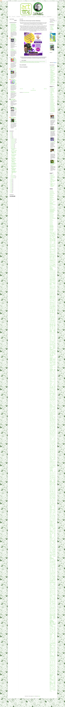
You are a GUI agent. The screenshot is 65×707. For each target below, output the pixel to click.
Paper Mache (51, 533)
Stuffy (54, 611)
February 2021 (13, 176)
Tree (50, 660)
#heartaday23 (51, 204)
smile (53, 592)
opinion (54, 524)
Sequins (54, 580)
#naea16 (54, 208)
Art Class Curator (13, 99)
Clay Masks (52, 352)
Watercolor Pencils (52, 675)
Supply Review (53, 629)
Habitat (52, 448)
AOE (54, 249)
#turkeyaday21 (52, 229)
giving (54, 440)
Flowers (54, 429)
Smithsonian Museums (52, 77)
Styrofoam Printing (52, 612)
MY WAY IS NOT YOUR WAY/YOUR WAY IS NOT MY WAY (14, 172)
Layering (51, 472)
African (54, 243)
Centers (54, 337)
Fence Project (51, 424)
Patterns (51, 537)
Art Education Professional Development (26, 61)
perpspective (51, 540)
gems (54, 437)
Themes (51, 653)
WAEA (50, 672)
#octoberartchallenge (52, 210)
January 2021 (13, 177)
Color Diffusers (53, 360)
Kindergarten (52, 467)
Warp (52, 673)
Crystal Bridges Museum (52, 71)
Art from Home (51, 271)
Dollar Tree (53, 396)
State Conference (52, 603)
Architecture (51, 251)
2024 (11, 134)
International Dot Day (52, 461)
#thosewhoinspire (52, 217)
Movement (51, 500)
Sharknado (51, 584)
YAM (53, 689)
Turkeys (54, 661)
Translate (53, 22)
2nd (50, 233)
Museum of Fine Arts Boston (52, 75)
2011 (11, 189)
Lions (52, 476)
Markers (51, 481)
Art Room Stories (53, 291)
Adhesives (51, 241)
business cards (51, 332)
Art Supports (53, 297)
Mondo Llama (51, 496)
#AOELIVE (51, 194)
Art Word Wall (53, 308)
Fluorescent (51, 430)
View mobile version (33, 90)
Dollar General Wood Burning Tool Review (13, 167)
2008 (11, 192)
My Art (54, 505)
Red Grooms (51, 565)
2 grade (53, 232)
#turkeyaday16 (51, 225)
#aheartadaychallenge (52, 193)
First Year (54, 425)
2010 (11, 190)
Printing (51, 555)
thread (54, 654)
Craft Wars (52, 376)
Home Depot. (51, 453)
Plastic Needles (53, 547)
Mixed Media (51, 491)
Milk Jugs (53, 489)
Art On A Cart (51, 278)
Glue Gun (51, 442)
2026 (11, 132)
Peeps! (12, 174)
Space (54, 596)
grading (50, 445)
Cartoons (51, 335)
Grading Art (53, 445)
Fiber (53, 424)
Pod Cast (51, 548)
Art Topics (53, 303)
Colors (52, 363)
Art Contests (51, 262)
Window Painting (52, 681)
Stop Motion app (53, 608)
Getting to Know (52, 177)
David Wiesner (52, 97)
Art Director (52, 263)
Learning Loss (53, 473)
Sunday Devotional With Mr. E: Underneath (13, 161)
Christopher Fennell (51, 95)
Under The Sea (52, 666)
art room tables (51, 292)
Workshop (51, 688)
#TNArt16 (51, 218)
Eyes (54, 416)
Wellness (54, 680)
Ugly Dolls (51, 665)
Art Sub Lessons (13, 79)
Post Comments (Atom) (26, 92)
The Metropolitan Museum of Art (52, 79)
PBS (53, 537)
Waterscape (51, 677)
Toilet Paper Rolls (52, 658)
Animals (53, 249)
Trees (54, 660)
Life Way (52, 475)
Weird (52, 680)
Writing (54, 688)
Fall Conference (53, 420)
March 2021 (12, 175)
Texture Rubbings (52, 650)
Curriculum (54, 385)
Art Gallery (54, 271)
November (51, 520)
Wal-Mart (53, 672)
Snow (50, 593)
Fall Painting (54, 421)
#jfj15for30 (51, 205)
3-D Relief (54, 234)
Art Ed (54, 263)
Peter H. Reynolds (52, 541)
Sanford (52, 572)
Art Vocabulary (53, 304)
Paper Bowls (53, 532)
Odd (54, 520)
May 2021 (12, 146)
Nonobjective (54, 519)
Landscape (51, 470)
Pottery (50, 551)
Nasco (54, 508)
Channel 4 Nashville (52, 339)
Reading (54, 563)
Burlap (54, 331)
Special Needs (51, 597)
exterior (53, 416)
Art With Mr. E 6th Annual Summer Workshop (13, 159)
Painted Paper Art (13, 91)
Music (53, 505)
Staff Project (53, 600)
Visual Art (54, 670)
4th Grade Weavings (13, 154)
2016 (11, 183)
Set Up (54, 581)
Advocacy (51, 243)
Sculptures (54, 578)
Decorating (54, 388)
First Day (52, 425)
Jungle (50, 465)
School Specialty (52, 176)
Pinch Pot (53, 544)
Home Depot (53, 452)
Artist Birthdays (38, 16)
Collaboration (52, 355)
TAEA (52, 632)
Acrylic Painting (53, 240)
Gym (50, 448)
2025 (11, 133)
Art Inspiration (53, 274)
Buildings (51, 330)
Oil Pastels (51, 521)
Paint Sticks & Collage (14, 150)
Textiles (54, 648)
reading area (51, 564)
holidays (51, 452)
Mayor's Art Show (52, 484)
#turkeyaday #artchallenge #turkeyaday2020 (52, 220)
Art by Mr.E (43, 16)
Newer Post (21, 88)
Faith (53, 419)
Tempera (51, 645)
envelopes (54, 413)
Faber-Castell (51, 417)
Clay (54, 350)
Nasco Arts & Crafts (52, 180)
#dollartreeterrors (51, 200)
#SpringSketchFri (51, 216)
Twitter (52, 662)
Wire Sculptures (52, 686)
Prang (53, 552)
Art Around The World (52, 255)
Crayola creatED (51, 379)
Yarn (54, 689)
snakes (54, 592)
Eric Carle (51, 98)
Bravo (50, 328)
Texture (51, 649)
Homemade (54, 453)
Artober (54, 311)
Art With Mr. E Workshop (42, 61)
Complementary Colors (52, 367)
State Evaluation (52, 604)
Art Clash (54, 260)
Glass (50, 441)
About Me (13, 16)
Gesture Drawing (52, 440)
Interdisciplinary (51, 460)
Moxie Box (53, 500)
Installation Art (53, 459)
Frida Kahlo (53, 433)
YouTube (54, 690)
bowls (54, 327)
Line (53, 475)
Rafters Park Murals (15, 71)
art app (54, 254)
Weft (50, 680)
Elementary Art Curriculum (52, 406)
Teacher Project (53, 641)
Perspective (54, 540)
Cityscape (54, 345)
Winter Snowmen (53, 685)
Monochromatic (53, 497)
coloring (50, 363)
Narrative (51, 507)
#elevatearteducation (52, 202)
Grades (54, 444)
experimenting (51, 415)
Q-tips (52, 560)
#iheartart (54, 204)
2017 (11, 182)
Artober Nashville (52, 312)
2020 (11, 179)
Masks (54, 482)
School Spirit (51, 575)
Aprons (50, 250)
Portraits (54, 549)
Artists (52, 310)
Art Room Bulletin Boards (52, 283)
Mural (52, 504)
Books (50, 324)
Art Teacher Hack (52, 299)
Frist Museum (52, 66)
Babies (54, 316)
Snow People (53, 593)
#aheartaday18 (51, 190)
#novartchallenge (52, 209)
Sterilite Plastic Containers (52, 186)
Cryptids (54, 383)
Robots (54, 567)
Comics (54, 365)
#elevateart (54, 201)
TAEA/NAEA (18, 16)
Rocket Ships (51, 568)
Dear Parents (51, 388)
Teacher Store (51, 642)
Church (50, 343)
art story (53, 295)
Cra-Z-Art (53, 375)
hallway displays (52, 449)
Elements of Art (51, 409)
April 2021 (12, 147)
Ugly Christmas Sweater (52, 664)
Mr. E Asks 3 (52, 501)
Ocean (53, 520)
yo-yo (50, 690)
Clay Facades (52, 351)
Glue (54, 441)
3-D (54, 233)
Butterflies (54, 332)
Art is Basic (12, 49)
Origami (54, 525)
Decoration (51, 389)
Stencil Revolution (53, 605)
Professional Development (23, 62)
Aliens (50, 246)
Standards (51, 601)
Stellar (50, 605)
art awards (53, 256)
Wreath (53, 688)
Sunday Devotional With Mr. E (52, 621)
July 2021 (12, 144)
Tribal (50, 661)
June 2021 (12, 145)
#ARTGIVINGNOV (52, 197)
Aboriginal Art (53, 237)
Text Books (52, 648)
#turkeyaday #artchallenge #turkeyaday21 (51, 222)
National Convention (52, 512)
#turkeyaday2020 (52, 228)
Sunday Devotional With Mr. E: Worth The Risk (13, 152)
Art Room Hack (53, 288)
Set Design (51, 581)
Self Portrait (53, 579)
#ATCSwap (51, 198)
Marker (54, 480)
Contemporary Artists (52, 373)
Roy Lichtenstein (52, 109)
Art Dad (54, 262)
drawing (51, 399)
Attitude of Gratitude (52, 315)
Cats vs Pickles (53, 336)
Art (53, 251)
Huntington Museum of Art (52, 72)
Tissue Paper (51, 655)
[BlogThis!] (22, 60)
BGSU (52, 320)
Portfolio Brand (51, 549)
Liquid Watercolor (53, 477)
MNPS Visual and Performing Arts (52, 493)
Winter (51, 682)
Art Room (53, 282)
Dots (51, 398)
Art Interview (54, 275)
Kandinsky (54, 465)
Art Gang (53, 272)
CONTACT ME (49, 16)
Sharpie (54, 584)
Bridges (52, 328)
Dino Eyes (51, 392)
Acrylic (54, 239)
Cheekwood (51, 341)
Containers (54, 372)
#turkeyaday (53, 218)
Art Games (51, 272)
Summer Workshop (37, 62)
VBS (53, 668)
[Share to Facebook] (24, 60)
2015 (11, 184)
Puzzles (50, 560)
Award (52, 316)
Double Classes (53, 398)
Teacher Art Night (52, 638)
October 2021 (13, 141)
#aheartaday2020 (52, 192)
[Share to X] (23, 60)
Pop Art (54, 548)
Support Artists (51, 630)
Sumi (52, 613)
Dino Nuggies (53, 392)
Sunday (54, 617)
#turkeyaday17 (52, 226)
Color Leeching (52, 361)
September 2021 (13, 142)
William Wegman (52, 111)
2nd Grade (52, 233)
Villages (52, 669)
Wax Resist (54, 677)
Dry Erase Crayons (52, 400)
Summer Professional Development (30, 62)
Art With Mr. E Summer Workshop (35, 61)
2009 (11, 191)
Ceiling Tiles (51, 337)
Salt (53, 571)
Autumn (50, 316)
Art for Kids (53, 270)
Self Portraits (51, 580)
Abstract (51, 238)
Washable (54, 673)
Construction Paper (52, 369)
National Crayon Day (52, 513)
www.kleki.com (51, 689)
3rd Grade (52, 235)
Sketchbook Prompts (52, 589)
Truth (52, 661)
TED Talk (53, 644)
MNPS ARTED (23, 16)
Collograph (51, 359)
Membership (51, 485)
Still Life (52, 607)
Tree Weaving (52, 660)
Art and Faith (52, 254)
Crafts (54, 377)
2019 (11, 180)
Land (54, 469)
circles (53, 344)
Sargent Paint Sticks (53, 573)
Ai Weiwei (54, 245)
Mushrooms (51, 505)
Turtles (50, 662)
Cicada (52, 343)
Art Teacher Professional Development (52, 301)
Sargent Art (51, 175)
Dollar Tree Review (52, 397)
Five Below (53, 428)
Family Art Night (53, 422)
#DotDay (51, 201)
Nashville (51, 509)
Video (50, 669)
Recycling (54, 564)
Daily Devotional (52, 387)
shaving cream (51, 585)
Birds (53, 320)
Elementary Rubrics (52, 408)
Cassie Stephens (13, 57)
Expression (51, 416)
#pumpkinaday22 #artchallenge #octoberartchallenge (52, 213)
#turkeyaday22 (51, 230)
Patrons (54, 536)
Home (10, 16)
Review (52, 567)
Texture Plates (53, 649)
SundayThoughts (52, 626)
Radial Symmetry (53, 561)
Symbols (54, 630)
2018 (11, 181)
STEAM (54, 604)
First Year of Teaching (52, 426)
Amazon (54, 247)
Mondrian (54, 496)
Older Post (45, 88)
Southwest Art (51, 596)
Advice (54, 242)
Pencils (54, 539)
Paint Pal (53, 527)
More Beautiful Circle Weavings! (13, 149)
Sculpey (54, 577)
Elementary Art (52, 405)
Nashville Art (53, 509)
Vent (54, 668)
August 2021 (13, 143)
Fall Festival (51, 421)
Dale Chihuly (52, 96)
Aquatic (54, 250)
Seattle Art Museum (52, 76)
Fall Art (51, 420)
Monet (50, 497)
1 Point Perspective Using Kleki (13, 155)
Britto (54, 328)
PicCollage (51, 543)
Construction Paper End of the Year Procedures (52, 372)
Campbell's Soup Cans (52, 333)
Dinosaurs (54, 394)
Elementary (54, 404)
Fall (54, 419)
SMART (51, 591)
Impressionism (51, 456)
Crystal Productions (52, 179)
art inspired (51, 275)
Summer (54, 613)
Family (50, 422)
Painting (54, 528)
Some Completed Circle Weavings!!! (13, 163)
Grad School (51, 444)
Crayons (51, 381)
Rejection (54, 565)
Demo (53, 389)
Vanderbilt (51, 668)
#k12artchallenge (52, 206)
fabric (54, 417)
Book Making (53, 323)
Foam (53, 430)
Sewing (51, 582)
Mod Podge (52, 493)
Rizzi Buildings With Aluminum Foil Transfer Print (13, 169)
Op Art (53, 524)
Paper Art (51, 532)
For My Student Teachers (31, 16)
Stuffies (53, 611)
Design (54, 389)
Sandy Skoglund (52, 110)
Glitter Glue (52, 441)
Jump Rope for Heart (53, 464)
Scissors (54, 576)
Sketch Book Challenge (52, 588)
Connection (51, 368)
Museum (54, 504)
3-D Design (51, 234)
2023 (11, 135)
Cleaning (52, 353)
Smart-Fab (51, 592)
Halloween (54, 448)
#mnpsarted (51, 208)
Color (53, 359)
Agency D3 (51, 245)
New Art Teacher (53, 517)
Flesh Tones (51, 429)
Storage (51, 609)
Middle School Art (52, 488)
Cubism (50, 384)
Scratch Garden (51, 577)
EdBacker (51, 404)
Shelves (54, 585)
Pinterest (51, 545)
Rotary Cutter (53, 569)
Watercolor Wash (52, 676)
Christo (51, 93)
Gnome (53, 442)
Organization (51, 525)
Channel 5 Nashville (52, 340)
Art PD (54, 278)
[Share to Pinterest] (25, 60)
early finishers (51, 401)
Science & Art (51, 576)
